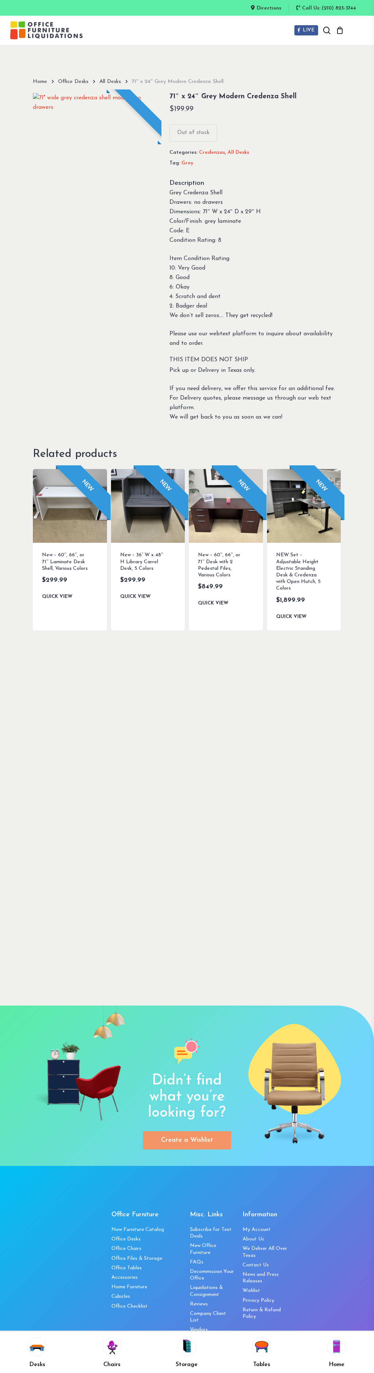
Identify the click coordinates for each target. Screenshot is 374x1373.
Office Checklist (129, 1306)
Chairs (112, 1365)
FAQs (196, 1262)
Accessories (124, 1277)
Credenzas (212, 152)
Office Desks (73, 81)
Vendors (199, 1329)
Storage (187, 1365)
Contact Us (256, 1265)
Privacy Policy (258, 1300)
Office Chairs (126, 1248)
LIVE (308, 30)
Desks (37, 1365)
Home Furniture (129, 1287)
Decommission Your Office (212, 1275)
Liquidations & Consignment (206, 1291)
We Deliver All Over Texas (265, 1252)
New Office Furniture (203, 1249)
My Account (257, 1229)
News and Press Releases (261, 1278)
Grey (187, 163)
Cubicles (120, 1296)
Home (40, 81)
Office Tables (126, 1268)
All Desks (110, 81)
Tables (261, 1365)
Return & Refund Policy (262, 1313)
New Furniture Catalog (137, 1229)
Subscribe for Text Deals (211, 1233)
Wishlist (251, 1290)
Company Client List (208, 1317)
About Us (253, 1239)
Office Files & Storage (136, 1258)
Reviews (199, 1304)
